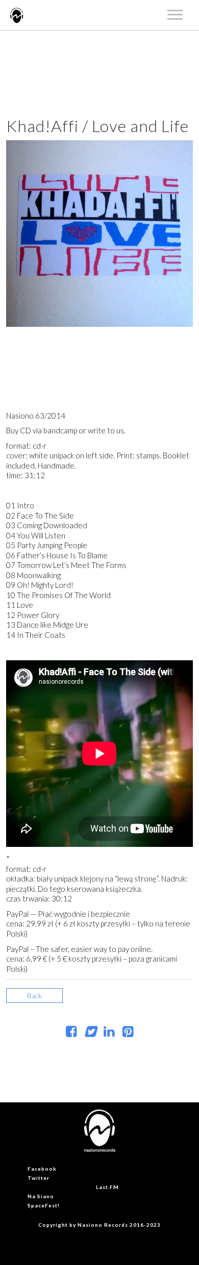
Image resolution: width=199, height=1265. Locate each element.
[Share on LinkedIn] (109, 1033)
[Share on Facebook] (71, 1033)
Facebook (42, 1169)
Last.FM (107, 1187)
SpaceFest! (44, 1205)
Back (34, 995)
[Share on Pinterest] (127, 1033)
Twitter (38, 1178)
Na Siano (41, 1196)
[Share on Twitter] (90, 1033)
